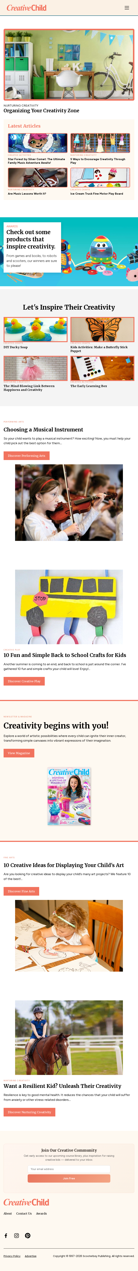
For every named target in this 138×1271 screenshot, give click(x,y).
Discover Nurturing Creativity (29, 1112)
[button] (127, 7)
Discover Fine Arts (21, 891)
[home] (26, 8)
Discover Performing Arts (26, 456)
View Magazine (19, 753)
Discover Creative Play (24, 681)
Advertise (30, 1256)
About (8, 1213)
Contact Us (24, 1213)
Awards (41, 1213)
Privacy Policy (12, 1256)
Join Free (69, 1178)
